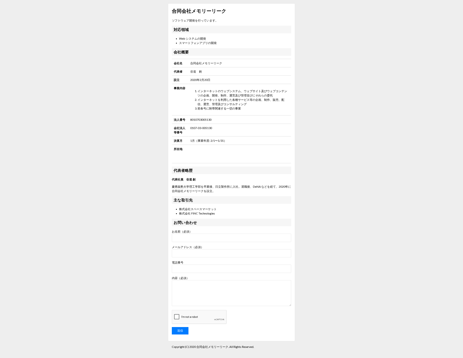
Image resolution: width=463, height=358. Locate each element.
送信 (180, 330)
